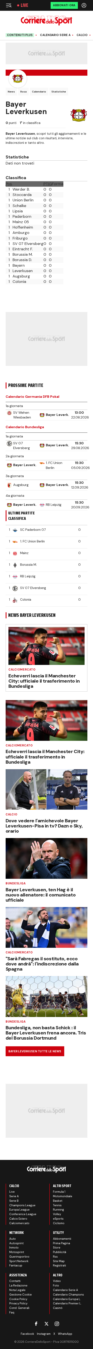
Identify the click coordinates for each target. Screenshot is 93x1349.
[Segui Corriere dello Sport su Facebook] (36, 1323)
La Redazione (18, 1285)
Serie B (14, 1201)
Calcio (82, 35)
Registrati (59, 1265)
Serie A (14, 1196)
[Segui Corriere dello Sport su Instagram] (56, 1323)
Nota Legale (17, 1290)
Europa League (19, 1209)
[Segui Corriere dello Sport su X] (46, 1323)
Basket (57, 1201)
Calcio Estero (18, 1219)
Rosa (23, 91)
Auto (12, 1239)
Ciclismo (58, 1223)
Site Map (59, 1261)
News (11, 91)
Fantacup (15, 1265)
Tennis (57, 1205)
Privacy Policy (18, 1303)
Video (57, 1281)
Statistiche (58, 91)
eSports (58, 1219)
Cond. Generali (19, 1308)
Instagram (44, 1334)
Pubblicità (59, 1252)
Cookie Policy (18, 1299)
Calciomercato (22, 669)
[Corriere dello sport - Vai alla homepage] (46, 20)
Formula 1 (59, 1192)
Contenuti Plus (20, 35)
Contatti (15, 1281)
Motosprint (16, 1252)
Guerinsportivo (19, 1256)
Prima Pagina (61, 1243)
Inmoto (14, 1247)
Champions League (22, 1205)
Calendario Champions (68, 1294)
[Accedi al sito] (84, 5)
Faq (11, 1312)
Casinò (58, 1308)
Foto (56, 1285)
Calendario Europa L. (67, 1299)
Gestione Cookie (20, 1294)
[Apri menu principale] (9, 5)
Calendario (39, 91)
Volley (57, 1214)
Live (24, 5)
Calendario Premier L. (67, 1303)
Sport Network (19, 1261)
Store (56, 1247)
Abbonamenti (62, 1239)
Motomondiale (62, 1196)
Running (58, 1209)
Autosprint (16, 1243)
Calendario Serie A (55, 35)
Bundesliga (16, 883)
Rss (55, 1256)
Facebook (27, 1334)
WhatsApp (65, 1334)
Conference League (22, 1214)
